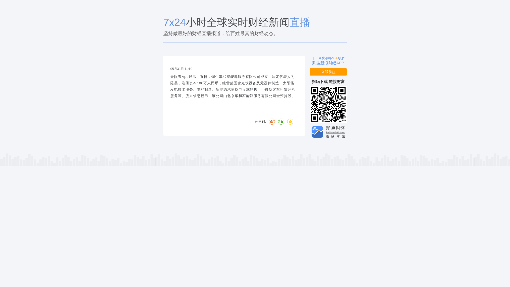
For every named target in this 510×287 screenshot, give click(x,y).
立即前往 (328, 72)
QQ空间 (290, 122)
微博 (272, 122)
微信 (281, 122)
